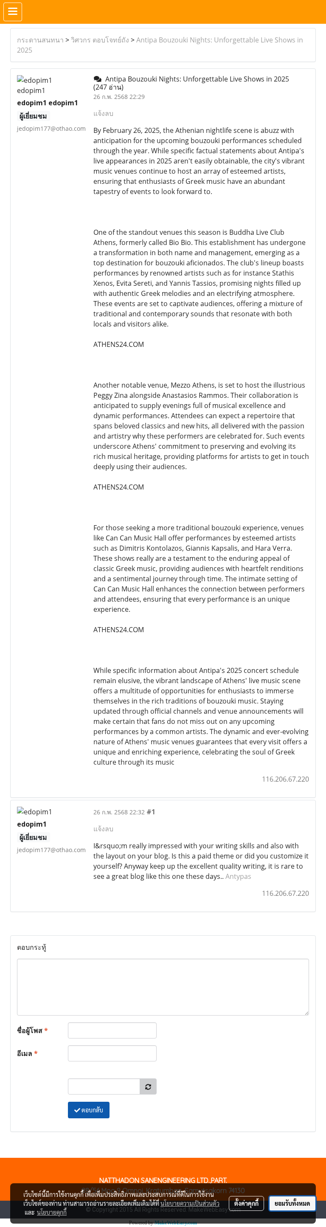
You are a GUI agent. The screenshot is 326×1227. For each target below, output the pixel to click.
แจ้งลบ (103, 113)
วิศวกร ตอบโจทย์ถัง (100, 40)
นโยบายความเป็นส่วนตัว (189, 1203)
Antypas (238, 876)
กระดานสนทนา (40, 40)
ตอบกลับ (91, 1110)
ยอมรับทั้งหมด (292, 1203)
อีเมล (27, 1053)
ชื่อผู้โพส (32, 1030)
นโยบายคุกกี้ (52, 1212)
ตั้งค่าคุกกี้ (246, 1203)
